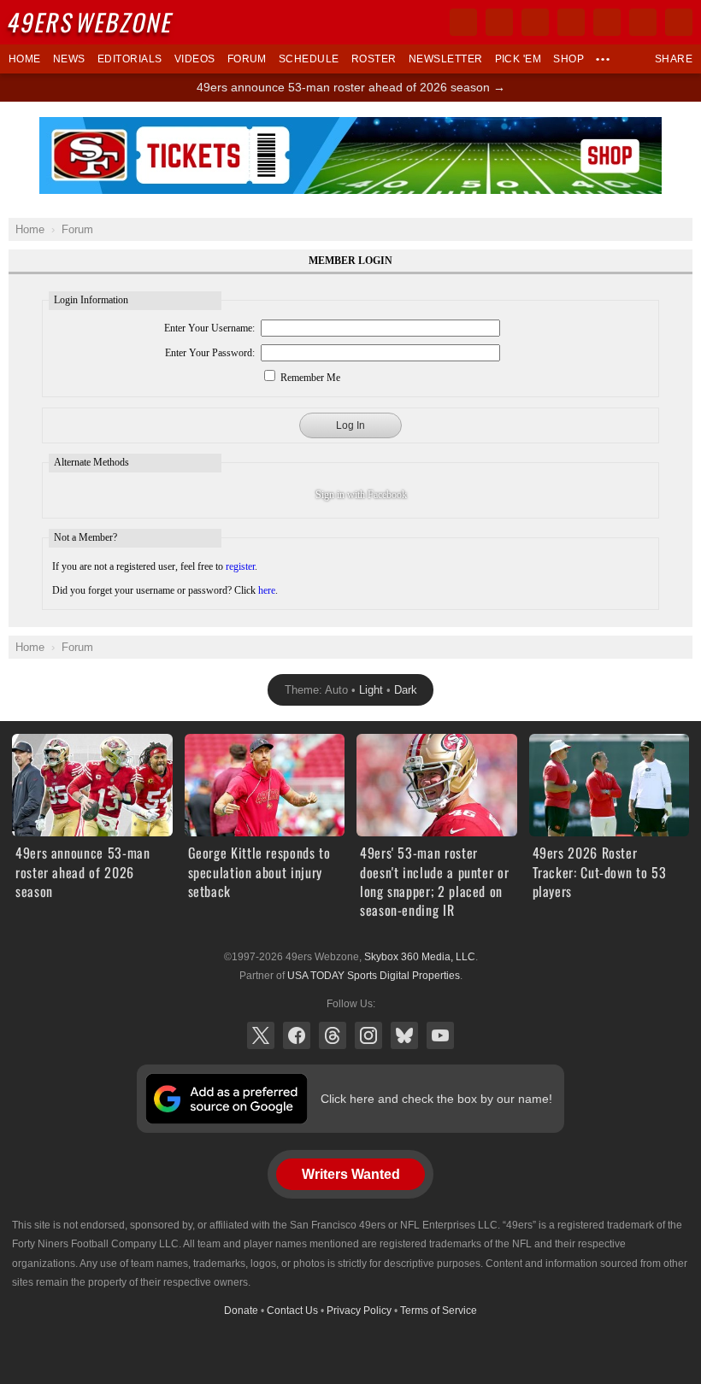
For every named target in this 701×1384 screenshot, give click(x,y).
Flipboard (607, 22)
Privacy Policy (359, 1311)
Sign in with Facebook (361, 495)
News (69, 59)
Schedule (309, 59)
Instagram (368, 1035)
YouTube (440, 1035)
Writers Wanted (351, 1174)
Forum (247, 59)
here (266, 590)
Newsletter (446, 59)
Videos (194, 59)
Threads (332, 1035)
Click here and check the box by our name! (436, 1098)
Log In (350, 425)
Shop (568, 59)
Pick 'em (518, 59)
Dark (405, 689)
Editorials (129, 59)
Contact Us (292, 1311)
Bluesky (404, 1035)
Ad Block (350, 126)
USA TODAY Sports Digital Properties (373, 976)
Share (673, 59)
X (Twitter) (260, 1035)
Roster (374, 59)
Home (25, 59)
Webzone (91, 21)
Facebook (296, 1035)
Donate (241, 1311)
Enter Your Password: (210, 353)
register (240, 566)
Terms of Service (438, 1311)
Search (678, 22)
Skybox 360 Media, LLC (419, 957)
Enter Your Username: (209, 328)
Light (371, 689)
